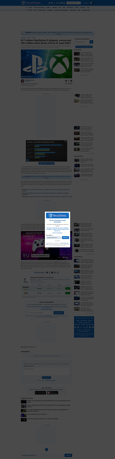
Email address (49, 235)
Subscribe (65, 237)
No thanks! (57, 240)
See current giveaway (57, 232)
